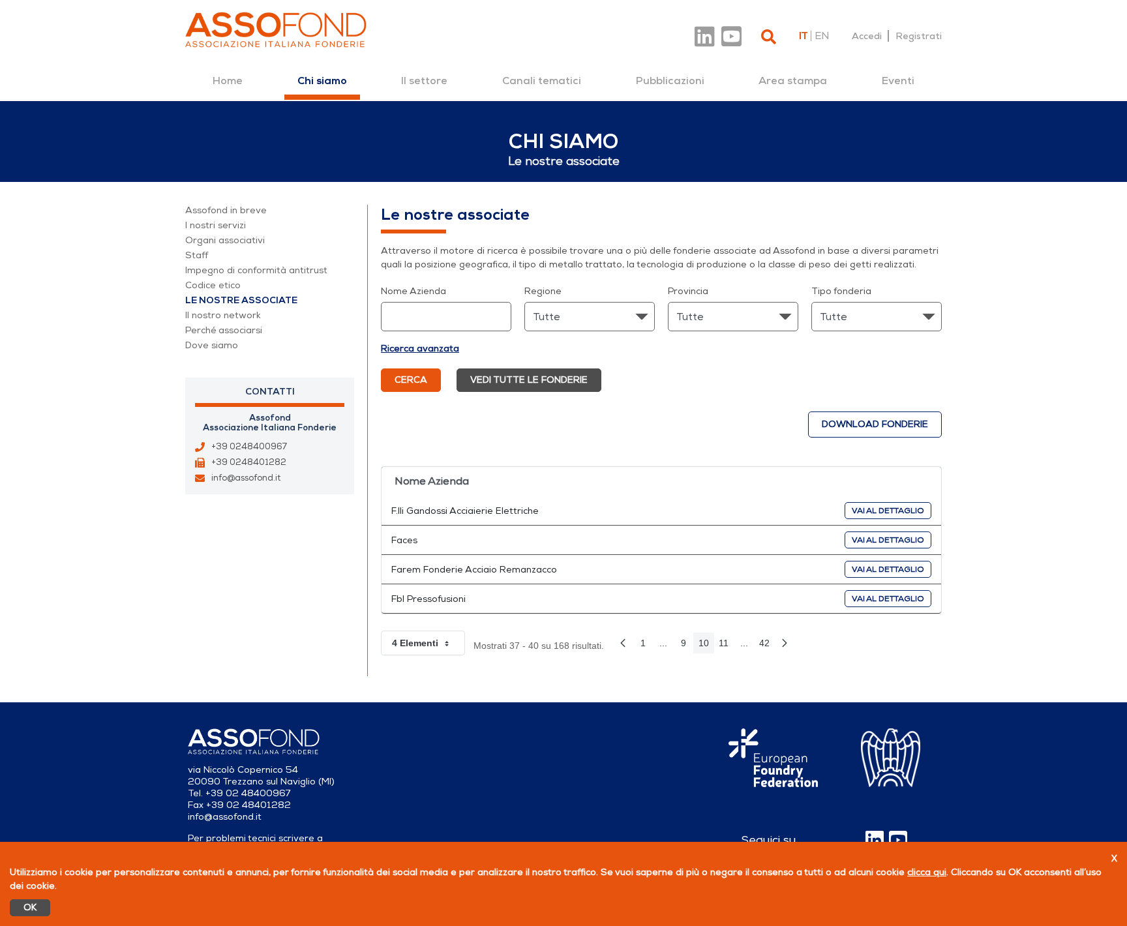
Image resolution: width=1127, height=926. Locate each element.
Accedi (867, 36)
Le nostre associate (241, 300)
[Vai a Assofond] (276, 30)
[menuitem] (228, 81)
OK (30, 907)
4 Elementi (428, 645)
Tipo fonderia (841, 291)
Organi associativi (225, 240)
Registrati (918, 36)
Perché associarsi (223, 330)
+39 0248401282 (248, 462)
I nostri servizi (215, 225)
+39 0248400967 (249, 446)
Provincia (688, 291)
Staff (196, 255)
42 (767, 645)
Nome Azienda (413, 291)
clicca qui (926, 872)
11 (726, 645)
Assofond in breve (226, 210)
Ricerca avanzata (420, 348)
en (822, 36)
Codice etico (213, 285)
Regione (543, 291)
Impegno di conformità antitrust (256, 270)
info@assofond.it (245, 478)
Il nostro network (223, 315)
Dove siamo (211, 345)
